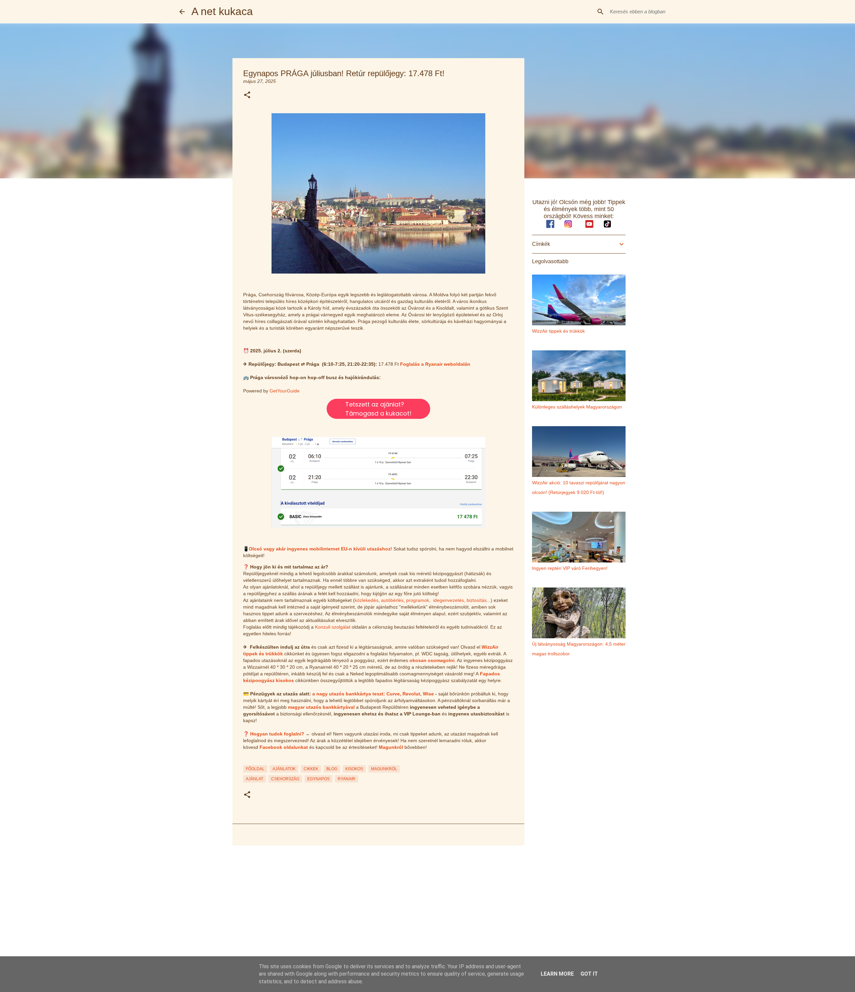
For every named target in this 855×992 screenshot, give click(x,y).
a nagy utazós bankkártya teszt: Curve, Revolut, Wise (373, 693)
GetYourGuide (285, 390)
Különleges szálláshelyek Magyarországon (577, 406)
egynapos (318, 779)
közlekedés (366, 600)
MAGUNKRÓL (384, 769)
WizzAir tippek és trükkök (558, 331)
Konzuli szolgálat (332, 627)
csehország (285, 779)
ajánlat (254, 779)
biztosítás (477, 600)
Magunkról (391, 747)
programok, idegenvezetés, (435, 600)
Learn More (557, 974)
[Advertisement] (378, 902)
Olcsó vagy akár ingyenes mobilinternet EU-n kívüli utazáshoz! (320, 548)
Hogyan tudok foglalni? (277, 733)
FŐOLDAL (255, 769)
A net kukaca (222, 11)
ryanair (346, 779)
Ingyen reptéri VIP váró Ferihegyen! (570, 568)
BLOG (331, 769)
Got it (589, 974)
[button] (247, 95)
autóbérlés (392, 600)
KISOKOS (354, 769)
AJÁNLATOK (284, 769)
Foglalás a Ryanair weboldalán (435, 364)
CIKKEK (311, 769)
